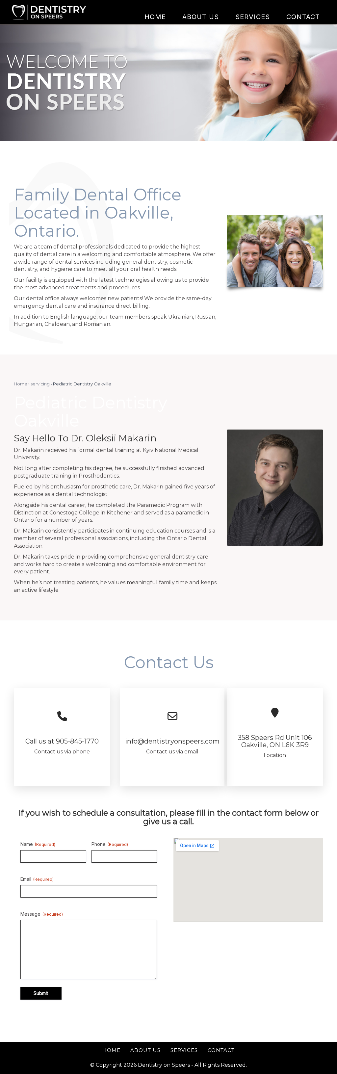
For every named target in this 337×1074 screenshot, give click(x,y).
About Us (145, 1050)
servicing (40, 383)
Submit (41, 993)
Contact (221, 1050)
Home (20, 383)
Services (184, 1050)
